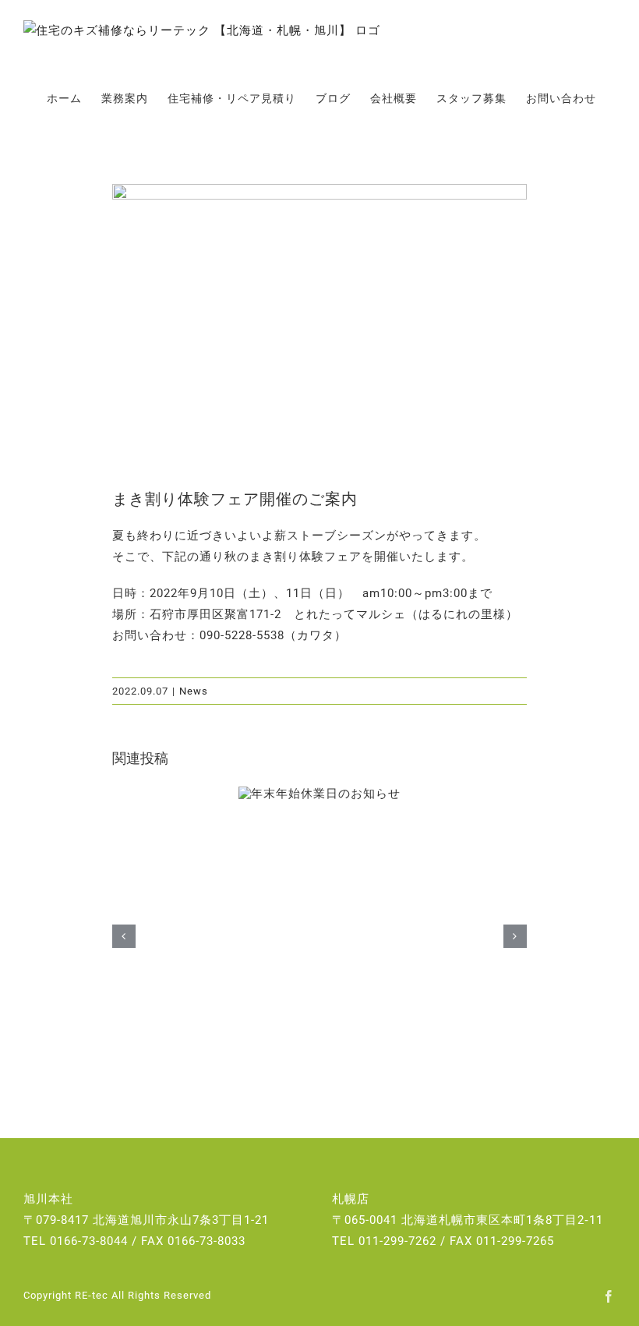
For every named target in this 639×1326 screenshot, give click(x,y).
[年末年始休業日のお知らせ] (319, 794)
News (193, 691)
